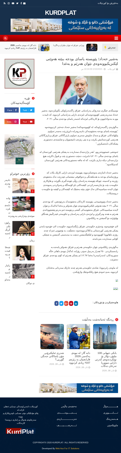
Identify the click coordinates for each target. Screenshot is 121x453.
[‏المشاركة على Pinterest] (71, 303)
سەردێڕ (111, 47)
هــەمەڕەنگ (112, 419)
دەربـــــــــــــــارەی (67, 419)
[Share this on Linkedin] (76, 303)
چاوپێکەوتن (112, 425)
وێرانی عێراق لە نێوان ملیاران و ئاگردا (68, 45)
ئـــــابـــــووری (110, 412)
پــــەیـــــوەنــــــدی (67, 412)
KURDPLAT (60, 13)
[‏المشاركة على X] (61, 303)
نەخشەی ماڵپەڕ (69, 406)
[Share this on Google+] (66, 303)
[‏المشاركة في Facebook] (56, 303)
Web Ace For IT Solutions (67, 448)
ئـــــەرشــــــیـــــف (67, 425)
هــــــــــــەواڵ (110, 406)
